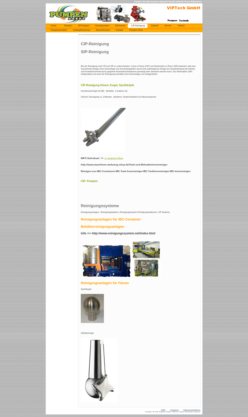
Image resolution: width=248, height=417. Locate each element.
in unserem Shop (113, 158)
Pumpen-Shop (136, 30)
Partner (181, 25)
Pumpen (68, 25)
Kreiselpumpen (102, 25)
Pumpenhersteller (59, 30)
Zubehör (155, 25)
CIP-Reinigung (138, 25)
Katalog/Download (81, 30)
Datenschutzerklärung (191, 410)
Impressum (174, 410)
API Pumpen (83, 25)
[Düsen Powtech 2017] (92, 322)
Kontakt (119, 30)
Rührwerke (120, 25)
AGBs (163, 410)
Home (53, 25)
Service (167, 25)
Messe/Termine (103, 30)
